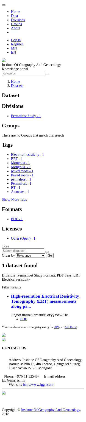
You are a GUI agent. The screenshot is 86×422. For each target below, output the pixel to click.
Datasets (17, 86)
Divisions (18, 20)
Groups (16, 24)
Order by (8, 255)
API (56, 327)
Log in (16, 40)
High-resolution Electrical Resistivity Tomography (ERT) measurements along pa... (45, 301)
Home (15, 12)
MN (14, 48)
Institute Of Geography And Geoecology (50, 410)
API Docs (70, 327)
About (15, 28)
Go (50, 255)
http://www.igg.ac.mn (38, 384)
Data (14, 16)
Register (17, 44)
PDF (23, 319)
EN (13, 52)
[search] (47, 251)
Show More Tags (14, 199)
